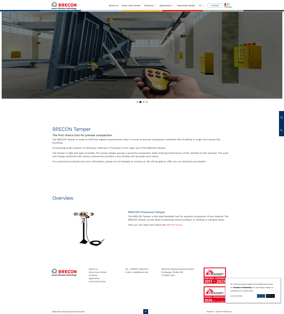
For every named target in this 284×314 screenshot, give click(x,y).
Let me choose (236, 296)
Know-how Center (131, 5)
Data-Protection (224, 311)
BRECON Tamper (174, 225)
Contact (215, 5)
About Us (113, 5)
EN (200, 5)
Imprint (210, 311)
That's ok (270, 296)
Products (148, 5)
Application (165, 5)
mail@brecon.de (140, 272)
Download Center (186, 5)
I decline (261, 296)
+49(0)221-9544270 (138, 269)
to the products (63, 131)
